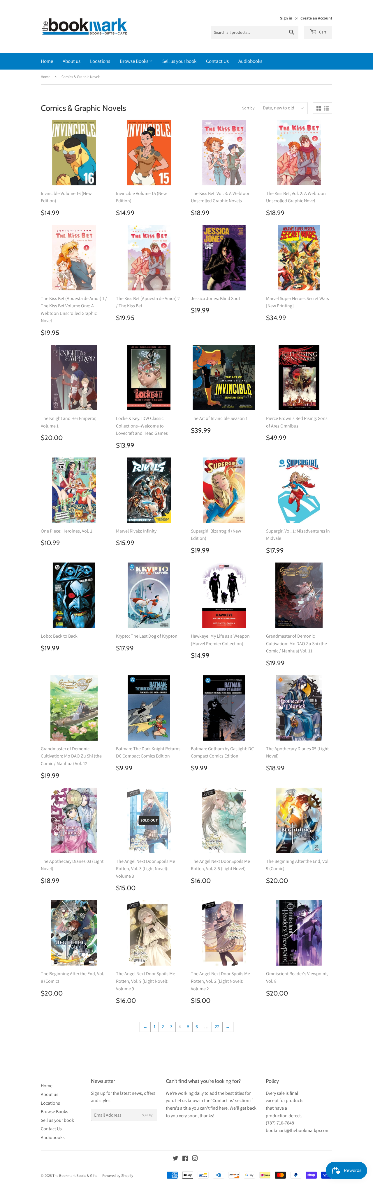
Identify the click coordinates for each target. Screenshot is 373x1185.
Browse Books (134, 61)
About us (71, 61)
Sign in (286, 18)
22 (217, 1026)
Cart (322, 32)
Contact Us (217, 61)
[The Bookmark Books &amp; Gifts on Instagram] (195, 1159)
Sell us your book (179, 61)
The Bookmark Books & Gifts (74, 1175)
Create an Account (316, 18)
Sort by (248, 108)
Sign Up (147, 1115)
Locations (100, 61)
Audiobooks (250, 61)
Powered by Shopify (117, 1175)
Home (47, 61)
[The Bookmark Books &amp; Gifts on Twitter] (175, 1159)
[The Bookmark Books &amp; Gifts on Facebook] (185, 1159)
